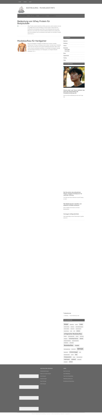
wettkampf (73, 359)
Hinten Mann (67, 49)
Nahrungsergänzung (67, 349)
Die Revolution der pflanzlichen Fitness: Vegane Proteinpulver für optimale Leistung (72, 194)
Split (80, 352)
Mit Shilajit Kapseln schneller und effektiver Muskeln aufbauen (72, 204)
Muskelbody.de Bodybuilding (68, 381)
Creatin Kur (72, 326)
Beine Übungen (43, 383)
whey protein (79, 359)
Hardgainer (65, 338)
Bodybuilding (72, 324)
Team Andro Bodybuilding (68, 376)
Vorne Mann (67, 51)
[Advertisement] (72, 27)
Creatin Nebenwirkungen (79, 326)
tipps (76, 354)
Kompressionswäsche (75, 340)
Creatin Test (72, 328)
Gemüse (77, 336)
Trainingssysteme (67, 357)
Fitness (65, 45)
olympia (80, 349)
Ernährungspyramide (71, 336)
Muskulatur (65, 47)
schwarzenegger (73, 352)
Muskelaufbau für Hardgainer (31, 41)
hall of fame (81, 336)
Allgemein (65, 41)
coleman (76, 324)
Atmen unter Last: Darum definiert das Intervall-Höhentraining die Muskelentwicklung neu (74, 91)
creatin (81, 324)
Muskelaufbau (68, 345)
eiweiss (78, 331)
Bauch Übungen (43, 381)
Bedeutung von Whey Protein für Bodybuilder (33, 22)
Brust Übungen (43, 376)
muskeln (77, 345)
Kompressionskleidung (67, 340)
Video (64, 60)
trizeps (74, 357)
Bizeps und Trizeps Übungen (45, 373)
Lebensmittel (71, 342)
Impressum (48, 413)
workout (70, 361)
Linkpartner (62, 413)
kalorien (81, 338)
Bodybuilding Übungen (44, 371)
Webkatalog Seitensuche (68, 378)
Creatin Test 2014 (78, 328)
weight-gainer (67, 359)
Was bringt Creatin (79, 357)
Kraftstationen (66, 342)
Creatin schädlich (66, 328)
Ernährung (65, 43)
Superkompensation (67, 354)
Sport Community (66, 371)
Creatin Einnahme (66, 326)
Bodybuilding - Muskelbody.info (40, 8)
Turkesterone (67, 313)
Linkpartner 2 (67, 413)
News (64, 53)
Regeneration (66, 352)
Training (65, 57)
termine (72, 354)
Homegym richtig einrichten (71, 214)
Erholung (65, 336)
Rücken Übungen (43, 378)
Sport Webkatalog (66, 373)
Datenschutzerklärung (55, 413)
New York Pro (73, 349)
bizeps (66, 324)
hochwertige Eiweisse (73, 338)
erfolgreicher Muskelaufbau (73, 334)
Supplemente (66, 55)
